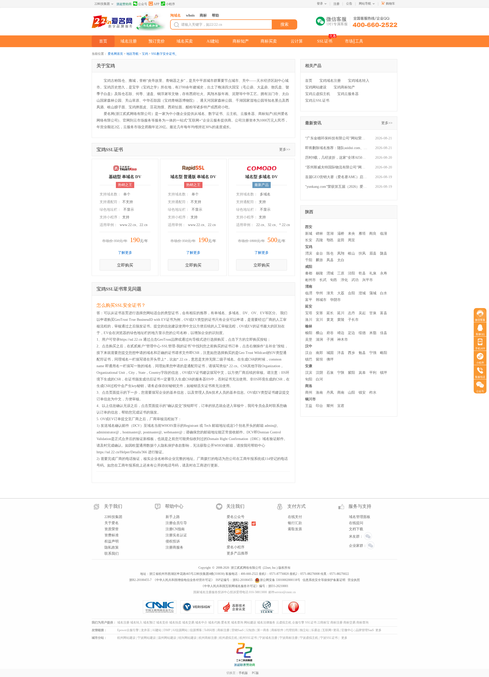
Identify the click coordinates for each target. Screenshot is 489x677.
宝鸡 (145, 54)
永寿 (383, 273)
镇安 (362, 392)
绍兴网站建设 (187, 638)
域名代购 (214, 622)
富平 (308, 300)
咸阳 (308, 267)
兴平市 (367, 280)
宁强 (372, 353)
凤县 (330, 260)
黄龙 (330, 320)
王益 (308, 406)
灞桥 (340, 233)
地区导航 (132, 54)
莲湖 (330, 233)
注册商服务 (174, 547)
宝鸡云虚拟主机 (317, 94)
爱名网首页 (115, 54)
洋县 (340, 353)
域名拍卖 (175, 622)
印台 (319, 406)
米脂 (372, 333)
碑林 (319, 233)
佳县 (383, 333)
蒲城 (372, 293)
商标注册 (336, 622)
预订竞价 (156, 41)
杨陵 (319, 273)
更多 (378, 630)
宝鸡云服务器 (348, 94)
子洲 (330, 339)
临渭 (308, 293)
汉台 (308, 353)
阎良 (372, 233)
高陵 (319, 240)
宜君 (340, 406)
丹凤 (330, 392)
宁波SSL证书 (329, 638)
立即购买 (125, 265)
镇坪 (383, 373)
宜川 (319, 320)
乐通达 (315, 630)
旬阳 (308, 379)
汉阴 (319, 373)
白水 (383, 293)
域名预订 (149, 622)
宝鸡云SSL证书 (317, 100)
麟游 (319, 260)
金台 (319, 253)
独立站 (304, 630)
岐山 (351, 253)
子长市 (353, 320)
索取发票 (295, 529)
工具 (359, 41)
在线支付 (295, 517)
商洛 (308, 386)
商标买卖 (269, 41)
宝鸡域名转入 (358, 81)
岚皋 (362, 373)
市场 (349, 41)
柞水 (372, 392)
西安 (308, 227)
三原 (340, 273)
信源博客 (196, 630)
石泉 (330, 373)
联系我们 (111, 553)
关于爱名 (111, 523)
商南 (340, 392)
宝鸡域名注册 (330, 81)
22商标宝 (323, 622)
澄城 (362, 293)
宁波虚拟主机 (309, 638)
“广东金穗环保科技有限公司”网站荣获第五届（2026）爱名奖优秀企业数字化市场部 (336, 138)
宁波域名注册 (268, 638)
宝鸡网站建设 (316, 87)
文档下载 (356, 529)
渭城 (330, 273)
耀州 (330, 406)
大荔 (340, 293)
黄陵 (340, 320)
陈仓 (330, 253)
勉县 (362, 353)
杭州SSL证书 (248, 638)
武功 (355, 280)
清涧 (319, 339)
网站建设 (250, 622)
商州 (308, 392)
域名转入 (136, 622)
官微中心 (347, 630)
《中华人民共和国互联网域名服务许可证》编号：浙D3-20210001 (244, 586)
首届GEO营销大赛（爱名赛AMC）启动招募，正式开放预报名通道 (336, 177)
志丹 (351, 313)
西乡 (351, 353)
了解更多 (125, 253)
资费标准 (111, 535)
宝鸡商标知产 (344, 87)
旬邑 (333, 280)
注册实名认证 (176, 535)
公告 (349, 3)
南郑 (319, 353)
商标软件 (277, 630)
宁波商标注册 (288, 638)
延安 (308, 306)
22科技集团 (102, 4)
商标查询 (362, 622)
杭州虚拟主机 (228, 638)
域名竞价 (162, 622)
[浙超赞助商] (150, 22)
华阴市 (335, 300)
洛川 (308, 320)
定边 (351, 333)
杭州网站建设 (126, 638)
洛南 (319, 392)
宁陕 (340, 373)
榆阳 (308, 333)
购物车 (390, 3)
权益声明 (111, 541)
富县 (383, 313)
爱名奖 (225, 622)
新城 (308, 233)
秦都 (308, 273)
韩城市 (321, 300)
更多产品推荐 (237, 553)
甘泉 (372, 313)
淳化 (344, 280)
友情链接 (98, 630)
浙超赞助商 (124, 4)
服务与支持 (359, 506)
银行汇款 (295, 523)
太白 (340, 260)
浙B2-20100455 (242, 580)
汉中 (308, 346)
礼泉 (372, 273)
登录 (320, 3)
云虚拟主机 (283, 622)
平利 (372, 373)
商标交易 (349, 622)
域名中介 (201, 622)
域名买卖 (184, 41)
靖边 (340, 333)
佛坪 (330, 359)
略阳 (383, 353)
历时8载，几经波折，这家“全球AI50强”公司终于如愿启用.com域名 (336, 158)
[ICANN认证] (268, 607)
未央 (351, 233)
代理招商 (292, 630)
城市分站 (98, 638)
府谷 (330, 333)
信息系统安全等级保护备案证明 (324, 580)
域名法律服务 (266, 622)
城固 (330, 353)
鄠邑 (330, 240)
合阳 (351, 293)
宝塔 (308, 313)
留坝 (319, 359)
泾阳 (351, 273)
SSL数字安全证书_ (163, 54)
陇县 (383, 253)
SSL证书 (324, 41)
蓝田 (340, 240)
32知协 (250, 630)
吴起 (362, 313)
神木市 (342, 339)
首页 (103, 41)
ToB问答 (209, 630)
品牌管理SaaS (365, 630)
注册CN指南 (175, 529)
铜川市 (310, 399)
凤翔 (340, 253)
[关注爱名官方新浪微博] (254, 524)
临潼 (383, 233)
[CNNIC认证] (161, 607)
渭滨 (308, 253)
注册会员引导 (176, 523)
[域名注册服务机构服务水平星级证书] (293, 607)
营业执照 (354, 580)
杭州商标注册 (208, 638)
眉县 (372, 253)
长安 (308, 240)
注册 (336, 4)
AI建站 (213, 41)
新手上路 (173, 517)
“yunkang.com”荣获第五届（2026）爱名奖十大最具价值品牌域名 (336, 187)
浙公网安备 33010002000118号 (280, 580)
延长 (330, 313)
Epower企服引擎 (128, 630)
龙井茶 (145, 630)
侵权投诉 (173, 541)
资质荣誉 (111, 529)
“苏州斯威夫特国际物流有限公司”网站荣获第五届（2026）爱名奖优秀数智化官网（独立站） (336, 167)
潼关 (330, 293)
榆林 (308, 326)
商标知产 (241, 41)
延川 (340, 313)
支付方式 (296, 506)
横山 (319, 333)
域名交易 (188, 622)
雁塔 (362, 233)
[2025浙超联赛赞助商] (244, 654)
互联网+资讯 (330, 630)
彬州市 (310, 280)
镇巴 (308, 359)
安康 (308, 366)
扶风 (362, 253)
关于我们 (113, 506)
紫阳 (351, 373)
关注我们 (235, 506)
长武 (323, 280)
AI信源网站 (180, 630)
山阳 (351, 392)
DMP (167, 630)
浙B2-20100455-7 (140, 580)
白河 (319, 379)
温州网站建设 (167, 638)
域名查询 (237, 622)
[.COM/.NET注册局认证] (199, 607)
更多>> (284, 149)
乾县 (362, 273)
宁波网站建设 (147, 638)
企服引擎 (298, 622)
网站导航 (365, 3)
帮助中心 (174, 506)
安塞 (319, 313)
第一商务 (263, 630)
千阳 (308, 260)
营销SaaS (238, 630)
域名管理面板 (359, 517)
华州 (319, 293)
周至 (351, 240)
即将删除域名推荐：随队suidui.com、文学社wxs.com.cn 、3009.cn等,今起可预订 (336, 148)
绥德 (362, 333)
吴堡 (308, 339)
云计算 (297, 41)
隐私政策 (111, 547)
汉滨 (308, 373)
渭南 (308, 286)
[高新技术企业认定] (236, 607)
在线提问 (356, 523)
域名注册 (128, 41)
